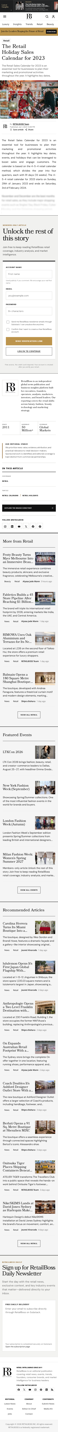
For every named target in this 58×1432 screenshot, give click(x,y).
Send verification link (29, 341)
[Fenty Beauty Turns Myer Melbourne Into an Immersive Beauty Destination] (45, 558)
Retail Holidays (30, 495)
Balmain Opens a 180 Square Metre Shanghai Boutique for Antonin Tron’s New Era (16, 678)
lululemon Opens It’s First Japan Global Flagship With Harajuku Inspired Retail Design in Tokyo (17, 967)
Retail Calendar (10, 495)
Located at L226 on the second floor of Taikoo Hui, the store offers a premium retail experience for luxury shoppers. (28, 652)
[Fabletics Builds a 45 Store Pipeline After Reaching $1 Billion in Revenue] (45, 598)
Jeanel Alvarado (29, 950)
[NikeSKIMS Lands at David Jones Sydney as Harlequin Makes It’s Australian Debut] (45, 1207)
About (29, 1403)
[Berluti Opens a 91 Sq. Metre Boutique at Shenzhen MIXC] (45, 1127)
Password (11, 304)
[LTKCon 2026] (45, 752)
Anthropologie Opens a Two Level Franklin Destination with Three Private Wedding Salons (18, 1007)
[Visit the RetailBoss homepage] (10, 388)
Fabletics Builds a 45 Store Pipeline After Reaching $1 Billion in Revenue (18, 598)
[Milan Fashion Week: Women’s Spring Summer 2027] (45, 858)
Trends (29, 24)
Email (9, 289)
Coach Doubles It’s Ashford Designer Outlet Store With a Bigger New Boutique (17, 1087)
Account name (14, 267)
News (6, 621)
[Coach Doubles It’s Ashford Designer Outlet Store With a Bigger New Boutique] (45, 1087)
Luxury (5, 24)
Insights (17, 24)
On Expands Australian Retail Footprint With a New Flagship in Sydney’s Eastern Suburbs (15, 1047)
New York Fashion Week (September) (16, 787)
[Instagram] (35, 1390)
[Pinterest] (41, 1390)
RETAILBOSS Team (21, 124)
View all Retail (29, 715)
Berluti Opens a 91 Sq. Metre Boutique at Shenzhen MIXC (17, 1127)
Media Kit (48, 1408)
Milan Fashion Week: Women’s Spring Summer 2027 (18, 858)
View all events (29, 890)
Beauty (50, 24)
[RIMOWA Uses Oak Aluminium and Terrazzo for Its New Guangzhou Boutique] (45, 638)
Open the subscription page (17, 1346)
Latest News (9, 1403)
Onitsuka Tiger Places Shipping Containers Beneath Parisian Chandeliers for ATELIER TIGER (18, 1167)
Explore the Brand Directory (18, 508)
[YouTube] (30, 1390)
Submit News (48, 1403)
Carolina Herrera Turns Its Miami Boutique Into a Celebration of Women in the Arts (16, 927)
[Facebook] (19, 1390)
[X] (24, 1390)
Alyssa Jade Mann (31, 581)
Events (10, 1408)
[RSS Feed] (52, 1390)
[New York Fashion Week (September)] (45, 787)
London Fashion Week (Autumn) (14, 822)
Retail (40, 24)
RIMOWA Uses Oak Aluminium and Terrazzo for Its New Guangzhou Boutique (18, 638)
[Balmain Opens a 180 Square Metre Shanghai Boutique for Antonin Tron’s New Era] (45, 678)
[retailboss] (29, 16)
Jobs (10, 1414)
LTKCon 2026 (13, 752)
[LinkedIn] (46, 1390)
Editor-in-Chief (29, 1408)
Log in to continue (29, 351)
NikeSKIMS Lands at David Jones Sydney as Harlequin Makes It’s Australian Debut (18, 1207)
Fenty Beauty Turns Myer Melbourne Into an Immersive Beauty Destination (18, 558)
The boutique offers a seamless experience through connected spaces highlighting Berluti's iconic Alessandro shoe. (27, 1140)
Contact (29, 1414)
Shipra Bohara (28, 701)
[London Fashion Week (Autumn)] (45, 823)
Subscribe (51, 32)
